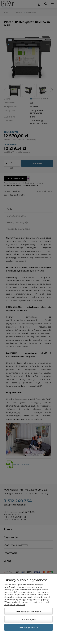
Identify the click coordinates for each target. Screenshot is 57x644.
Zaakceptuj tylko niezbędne (28, 611)
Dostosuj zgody (29, 619)
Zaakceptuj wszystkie (28, 627)
